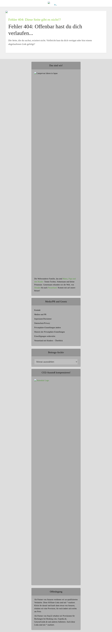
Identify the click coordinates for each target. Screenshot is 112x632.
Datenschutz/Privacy (42, 323)
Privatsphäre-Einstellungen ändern (47, 328)
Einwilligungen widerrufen (44, 336)
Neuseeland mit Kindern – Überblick (48, 341)
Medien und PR (40, 314)
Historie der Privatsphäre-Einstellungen (49, 332)
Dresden (37, 288)
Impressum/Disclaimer (43, 319)
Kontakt (37, 310)
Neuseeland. (52, 288)
